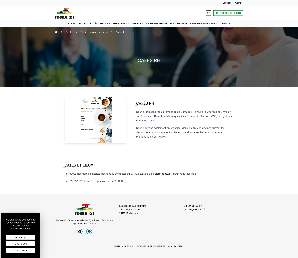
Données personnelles (151, 246)
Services (227, 2)
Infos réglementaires (113, 23)
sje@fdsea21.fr (163, 173)
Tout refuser (21, 243)
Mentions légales (124, 246)
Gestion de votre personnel (94, 32)
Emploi (136, 23)
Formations (177, 23)
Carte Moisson (155, 23)
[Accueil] (56, 32)
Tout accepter (20, 237)
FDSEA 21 (73, 23)
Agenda (225, 23)
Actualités (91, 23)
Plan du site (175, 246)
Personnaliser (21, 250)
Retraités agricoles (202, 23)
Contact (239, 2)
